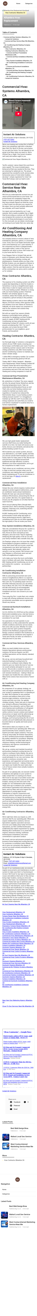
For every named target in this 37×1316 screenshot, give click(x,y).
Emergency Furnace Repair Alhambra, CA (16, 926)
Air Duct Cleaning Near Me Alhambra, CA (16, 904)
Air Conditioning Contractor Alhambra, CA (20, 76)
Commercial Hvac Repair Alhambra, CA (15, 949)
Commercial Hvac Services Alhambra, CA (20, 70)
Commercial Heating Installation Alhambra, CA (18, 975)
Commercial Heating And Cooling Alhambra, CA (18, 942)
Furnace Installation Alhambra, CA (13, 945)
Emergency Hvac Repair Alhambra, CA (15, 938)
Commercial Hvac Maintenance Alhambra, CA (17, 936)
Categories (29, 3)
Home (18, 3)
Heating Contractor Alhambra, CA (16, 51)
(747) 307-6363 (8, 140)
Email (15, 1109)
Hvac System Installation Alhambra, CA (19, 60)
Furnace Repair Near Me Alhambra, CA (15, 916)
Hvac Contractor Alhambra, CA (16, 49)
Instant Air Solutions (12, 39)
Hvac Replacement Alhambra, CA (13, 912)
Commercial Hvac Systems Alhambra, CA (17, 37)
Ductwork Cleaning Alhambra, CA (13, 947)
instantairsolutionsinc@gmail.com (19, 863)
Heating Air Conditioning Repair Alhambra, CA (17, 943)
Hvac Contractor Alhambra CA (15, 13)
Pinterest (17, 1105)
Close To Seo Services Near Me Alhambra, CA (18, 1006)
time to (18, 476)
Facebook (17, 1102)
